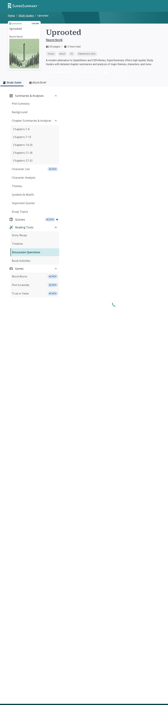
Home (11, 15)
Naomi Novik (54, 40)
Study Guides (26, 15)
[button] (105, 72)
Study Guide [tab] (14, 82)
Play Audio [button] (90, 72)
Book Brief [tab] (39, 82)
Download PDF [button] (62, 72)
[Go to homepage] (23, 6)
